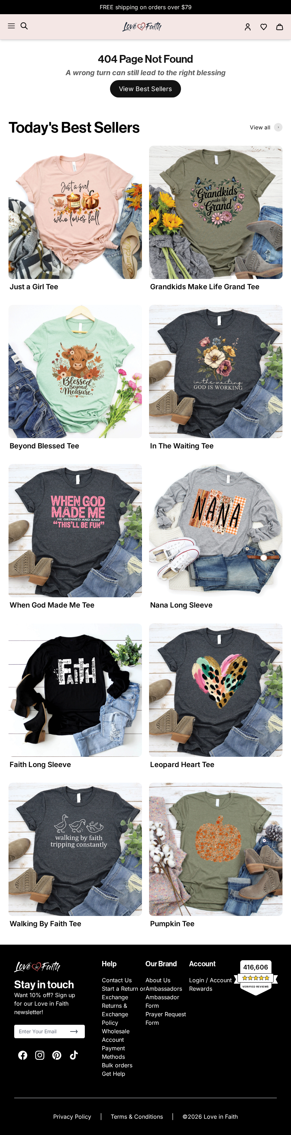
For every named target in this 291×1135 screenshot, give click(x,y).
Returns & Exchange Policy (115, 1014)
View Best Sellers (145, 89)
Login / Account (210, 980)
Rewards (200, 988)
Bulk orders (117, 1065)
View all (260, 127)
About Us (158, 980)
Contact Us (117, 980)
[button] (74, 1031)
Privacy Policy (73, 1116)
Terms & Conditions (138, 1116)
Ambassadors (164, 988)
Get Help (113, 1073)
